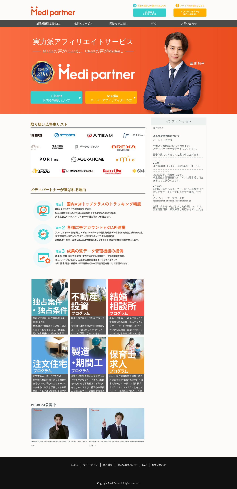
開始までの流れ (118, 23)
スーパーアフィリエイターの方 (111, 98)
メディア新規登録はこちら (192, 5)
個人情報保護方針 (127, 464)
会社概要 (107, 464)
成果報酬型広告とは (48, 23)
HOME (74, 464)
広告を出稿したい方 (56, 98)
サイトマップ (90, 464)
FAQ (153, 23)
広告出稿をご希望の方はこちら (152, 5)
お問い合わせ (189, 23)
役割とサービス (83, 23)
